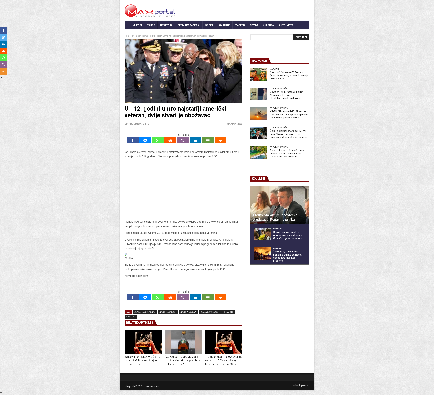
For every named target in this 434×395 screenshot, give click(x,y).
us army (228, 312)
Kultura (268, 25)
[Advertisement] (183, 189)
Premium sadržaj (188, 25)
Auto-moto (286, 25)
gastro (132, 33)
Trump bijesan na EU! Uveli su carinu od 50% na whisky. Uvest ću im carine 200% (223, 360)
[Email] (208, 140)
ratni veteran (188, 312)
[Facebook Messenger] (145, 140)
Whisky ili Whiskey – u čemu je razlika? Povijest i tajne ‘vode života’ (142, 360)
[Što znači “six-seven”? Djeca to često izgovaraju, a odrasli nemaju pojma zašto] (258, 74)
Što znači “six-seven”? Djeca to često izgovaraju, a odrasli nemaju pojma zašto (289, 75)
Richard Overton (210, 312)
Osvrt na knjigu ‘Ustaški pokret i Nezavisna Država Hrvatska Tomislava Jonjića (287, 95)
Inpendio (304, 385)
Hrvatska (166, 25)
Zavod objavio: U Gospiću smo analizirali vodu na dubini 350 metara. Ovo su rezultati (287, 153)
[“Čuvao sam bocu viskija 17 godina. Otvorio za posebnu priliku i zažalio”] (183, 342)
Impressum (152, 386)
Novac (254, 25)
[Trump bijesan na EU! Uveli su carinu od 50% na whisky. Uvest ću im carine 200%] (223, 342)
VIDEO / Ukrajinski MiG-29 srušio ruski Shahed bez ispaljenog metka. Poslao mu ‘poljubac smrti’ (289, 114)
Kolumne (224, 25)
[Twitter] (3, 37)
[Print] (220, 140)
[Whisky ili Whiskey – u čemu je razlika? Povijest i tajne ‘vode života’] (143, 342)
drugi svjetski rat (144, 312)
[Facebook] (133, 140)
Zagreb (240, 25)
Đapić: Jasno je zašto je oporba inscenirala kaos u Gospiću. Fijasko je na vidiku (288, 235)
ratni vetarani (167, 312)
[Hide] (1, 77)
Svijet (151, 25)
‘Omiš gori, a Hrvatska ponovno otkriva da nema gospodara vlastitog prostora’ (287, 256)
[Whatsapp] (158, 140)
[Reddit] (170, 140)
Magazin (274, 69)
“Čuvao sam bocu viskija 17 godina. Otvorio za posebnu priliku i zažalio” (182, 360)
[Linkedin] (195, 140)
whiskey (131, 317)
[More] (3, 71)
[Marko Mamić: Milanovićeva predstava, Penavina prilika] (279, 205)
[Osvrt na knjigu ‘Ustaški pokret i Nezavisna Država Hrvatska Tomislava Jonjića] (258, 94)
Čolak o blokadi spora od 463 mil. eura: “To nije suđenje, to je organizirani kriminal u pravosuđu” (288, 134)
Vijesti (137, 25)
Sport (209, 25)
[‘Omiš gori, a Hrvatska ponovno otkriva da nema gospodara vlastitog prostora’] (262, 253)
